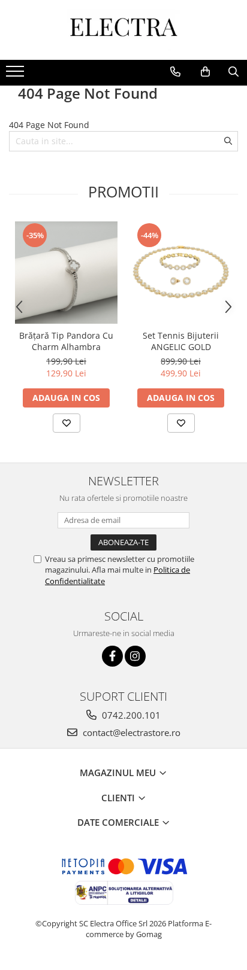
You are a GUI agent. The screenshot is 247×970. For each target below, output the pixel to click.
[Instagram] (135, 656)
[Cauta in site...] (233, 72)
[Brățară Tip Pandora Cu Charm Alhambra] (66, 272)
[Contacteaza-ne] (175, 72)
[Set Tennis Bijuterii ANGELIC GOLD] (180, 272)
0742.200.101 (130, 715)
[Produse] (16, 75)
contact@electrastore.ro (130, 732)
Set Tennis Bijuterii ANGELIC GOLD (181, 341)
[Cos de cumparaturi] (205, 72)
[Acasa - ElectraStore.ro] (123, 30)
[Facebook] (112, 656)
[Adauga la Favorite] (66, 423)
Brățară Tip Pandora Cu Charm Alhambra (66, 341)
